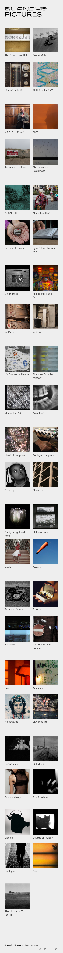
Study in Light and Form (15, 533)
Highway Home (41, 532)
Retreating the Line (15, 167)
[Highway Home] (45, 516)
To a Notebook (41, 797)
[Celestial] (45, 551)
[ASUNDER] (17, 197)
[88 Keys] (17, 316)
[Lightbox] (17, 822)
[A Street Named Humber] (45, 629)
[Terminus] (45, 673)
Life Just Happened (15, 455)
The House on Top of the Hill (16, 912)
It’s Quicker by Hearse (17, 374)
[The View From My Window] (45, 359)
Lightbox (9, 837)
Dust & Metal (40, 55)
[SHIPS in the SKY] (45, 74)
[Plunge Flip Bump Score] (45, 278)
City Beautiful (40, 721)
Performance (12, 764)
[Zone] (45, 855)
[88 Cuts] (45, 316)
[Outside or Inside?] (45, 822)
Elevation (38, 490)
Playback (10, 644)
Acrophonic (39, 413)
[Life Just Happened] (17, 439)
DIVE (35, 132)
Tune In (37, 609)
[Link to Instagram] (40, 948)
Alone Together (41, 213)
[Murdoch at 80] (17, 397)
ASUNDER (11, 213)
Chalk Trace (11, 293)
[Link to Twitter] (45, 948)
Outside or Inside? (43, 837)
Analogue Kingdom (43, 455)
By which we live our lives (44, 249)
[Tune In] (45, 594)
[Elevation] (45, 474)
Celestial (37, 567)
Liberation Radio (14, 90)
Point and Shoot (14, 609)
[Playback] (17, 629)
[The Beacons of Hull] (17, 40)
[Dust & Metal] (45, 40)
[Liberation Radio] (17, 74)
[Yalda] (17, 551)
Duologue (10, 871)
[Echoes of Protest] (17, 232)
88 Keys (9, 332)
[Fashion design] (17, 781)
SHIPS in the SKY (43, 90)
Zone (35, 871)
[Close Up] (17, 474)
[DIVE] (45, 116)
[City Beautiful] (45, 706)
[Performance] (17, 748)
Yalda (8, 567)
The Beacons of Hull (16, 55)
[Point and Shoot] (17, 594)
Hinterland (38, 764)
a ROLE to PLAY (14, 132)
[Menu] (56, 12)
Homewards (11, 721)
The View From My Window (43, 376)
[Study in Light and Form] (17, 516)
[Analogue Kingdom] (45, 439)
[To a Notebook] (45, 781)
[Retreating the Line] (17, 152)
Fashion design (13, 797)
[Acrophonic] (45, 397)
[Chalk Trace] (17, 278)
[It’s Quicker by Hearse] (17, 359)
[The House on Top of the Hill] (17, 896)
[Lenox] (17, 673)
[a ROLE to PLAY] (17, 116)
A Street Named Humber (42, 646)
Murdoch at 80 (13, 413)
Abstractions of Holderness (41, 169)
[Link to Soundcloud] (50, 948)
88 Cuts (37, 332)
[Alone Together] (45, 197)
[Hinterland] (45, 748)
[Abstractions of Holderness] (45, 152)
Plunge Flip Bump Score (42, 295)
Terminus (38, 688)
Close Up (10, 490)
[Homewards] (17, 706)
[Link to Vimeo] (55, 948)
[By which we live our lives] (45, 232)
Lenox (8, 688)
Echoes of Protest (15, 248)
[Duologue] (17, 855)
